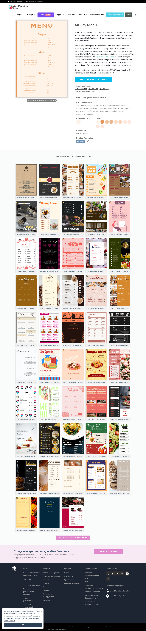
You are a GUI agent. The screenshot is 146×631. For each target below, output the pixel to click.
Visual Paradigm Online (104, 57)
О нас (66, 573)
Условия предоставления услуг (92, 575)
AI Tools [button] (44, 15)
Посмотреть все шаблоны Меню (73, 538)
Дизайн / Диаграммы (52, 576)
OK (23, 625)
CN (94, 92)
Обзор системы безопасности (56, 629)
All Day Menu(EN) (81, 89)
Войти (128, 15)
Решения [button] (70, 15)
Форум (46, 580)
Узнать (46, 583)
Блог (45, 587)
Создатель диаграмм (31, 585)
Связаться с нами (71, 583)
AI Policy (88, 582)
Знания (46, 590)
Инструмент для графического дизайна (29, 591)
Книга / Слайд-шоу (51, 573)
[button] (31, 14)
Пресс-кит (68, 580)
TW (92, 92)
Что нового (68, 576)
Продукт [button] (19, 15)
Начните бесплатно (108, 551)
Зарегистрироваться (115, 15)
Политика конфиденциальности (87, 627)
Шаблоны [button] (82, 15)
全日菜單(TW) (93, 89)
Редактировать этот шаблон (93, 79)
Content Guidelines (92, 592)
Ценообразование (97, 15)
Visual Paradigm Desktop (34, 1)
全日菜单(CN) (104, 89)
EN (89, 92)
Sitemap (46, 600)
